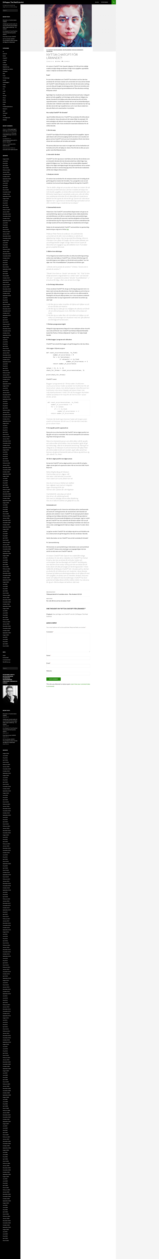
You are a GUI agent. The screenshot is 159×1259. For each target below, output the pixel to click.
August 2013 (6, 386)
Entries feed (5, 657)
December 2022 (7, 236)
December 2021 (7, 253)
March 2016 (6, 348)
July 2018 (5, 297)
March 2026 (6, 167)
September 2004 (7, 606)
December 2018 (7, 289)
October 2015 (6, 359)
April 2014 (5, 381)
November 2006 (7, 549)
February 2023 (6, 231)
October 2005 (6, 577)
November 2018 (7, 291)
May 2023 (5, 225)
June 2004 (5, 613)
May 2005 (5, 588)
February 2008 (6, 516)
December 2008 (7, 494)
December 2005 (7, 573)
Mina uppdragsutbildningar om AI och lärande (10, 134)
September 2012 (7, 399)
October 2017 (6, 313)
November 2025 (7, 174)
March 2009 (6, 487)
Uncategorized (6, 117)
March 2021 (6, 267)
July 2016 (5, 339)
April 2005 (5, 591)
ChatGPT (50, 50)
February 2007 (6, 542)
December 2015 (7, 355)
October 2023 (6, 218)
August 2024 (6, 198)
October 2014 (6, 379)
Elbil (4, 73)
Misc (4, 93)
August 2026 (6, 159)
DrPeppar (5, 71)
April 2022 (5, 247)
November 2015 (7, 357)
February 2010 (6, 463)
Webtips (5, 119)
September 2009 (7, 474)
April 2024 (5, 205)
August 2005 (6, 582)
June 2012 (5, 403)
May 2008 (5, 509)
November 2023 (7, 216)
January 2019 (6, 286)
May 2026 (5, 163)
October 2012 (6, 397)
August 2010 (6, 450)
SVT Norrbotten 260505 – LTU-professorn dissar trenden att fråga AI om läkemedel (10, 40)
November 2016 (7, 331)
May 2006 (5, 562)
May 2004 (5, 615)
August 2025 (6, 181)
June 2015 (5, 364)
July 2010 (5, 452)
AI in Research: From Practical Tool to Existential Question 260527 (10, 32)
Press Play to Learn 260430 (9, 36)
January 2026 (6, 172)
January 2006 (6, 571)
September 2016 (7, 335)
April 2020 (5, 273)
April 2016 (5, 346)
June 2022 (5, 242)
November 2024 (7, 192)
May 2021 (5, 262)
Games (4, 80)
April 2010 (5, 458)
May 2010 (5, 456)
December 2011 (7, 414)
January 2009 (6, 491)
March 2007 (6, 540)
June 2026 (5, 161)
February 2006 (6, 569)
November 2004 (7, 602)
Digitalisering (58, 50)
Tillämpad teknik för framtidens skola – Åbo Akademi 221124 (64, 593)
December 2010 (7, 441)
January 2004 (6, 624)
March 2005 (6, 593)
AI (47, 50)
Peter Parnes (104, 2)
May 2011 (5, 430)
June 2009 (5, 480)
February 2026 (6, 170)
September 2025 (7, 178)
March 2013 (6, 390)
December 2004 (7, 599)
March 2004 (6, 619)
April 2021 (5, 264)
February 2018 (6, 304)
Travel (4, 115)
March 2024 (6, 207)
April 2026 (5, 165)
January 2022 (6, 251)
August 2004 (6, 608)
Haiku (4, 86)
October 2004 (6, 604)
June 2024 (5, 200)
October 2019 (6, 278)
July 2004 (5, 610)
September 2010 (7, 447)
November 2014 (7, 377)
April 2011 (5, 432)
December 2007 (7, 520)
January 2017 (6, 326)
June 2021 (5, 260)
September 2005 (7, 580)
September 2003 (7, 632)
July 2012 (5, 401)
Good (4, 84)
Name (48, 655)
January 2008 (6, 518)
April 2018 (5, 302)
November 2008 (7, 496)
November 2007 (7, 522)
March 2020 (6, 275)
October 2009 (6, 472)
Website (49, 671)
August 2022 (6, 240)
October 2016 (6, 333)
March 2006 (6, 566)
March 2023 (6, 229)
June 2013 (5, 388)
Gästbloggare (6, 82)
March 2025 (6, 189)
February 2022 (6, 249)
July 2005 (5, 584)
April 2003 (5, 643)
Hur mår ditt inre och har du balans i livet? (58, 600)
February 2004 (6, 621)
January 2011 (6, 439)
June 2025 (5, 183)
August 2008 (6, 502)
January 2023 (6, 234)
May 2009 (5, 483)
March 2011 (6, 434)
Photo (4, 100)
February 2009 (6, 489)
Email (48, 663)
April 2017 (5, 319)
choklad (5, 60)
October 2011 (6, 419)
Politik (4, 102)
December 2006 (7, 546)
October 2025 (6, 176)
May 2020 (5, 271)
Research (80, 50)
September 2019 (7, 280)
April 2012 (5, 408)
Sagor (4, 111)
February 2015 (6, 372)
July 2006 (5, 558)
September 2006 (7, 553)
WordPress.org (6, 662)
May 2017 (5, 317)
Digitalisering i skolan (70, 50)
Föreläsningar (6, 78)
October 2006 (6, 551)
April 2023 (5, 227)
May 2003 (5, 641)
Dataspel (5, 64)
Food (4, 75)
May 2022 (5, 245)
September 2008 (7, 500)
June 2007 (5, 533)
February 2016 (6, 350)
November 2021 (7, 256)
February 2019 (6, 284)
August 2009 (6, 476)
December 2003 (7, 626)
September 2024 (7, 196)
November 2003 (7, 628)
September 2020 (7, 269)
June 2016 (5, 342)
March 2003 (6, 646)
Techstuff (49, 51)
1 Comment (66, 61)
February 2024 (6, 209)
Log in (4, 655)
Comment (50, 632)
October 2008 (6, 498)
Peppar (58, 61)
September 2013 (7, 383)
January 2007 (6, 544)
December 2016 (7, 328)
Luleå (4, 91)
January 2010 (6, 465)
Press (4, 104)
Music (4, 97)
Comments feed (6, 659)
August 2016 (6, 337)
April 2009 (5, 485)
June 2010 (5, 454)
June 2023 (5, 223)
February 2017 (6, 324)
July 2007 (5, 531)
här (68, 229)
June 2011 (5, 427)
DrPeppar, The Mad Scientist (13, 2)
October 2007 (6, 524)
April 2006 (5, 564)
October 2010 (6, 445)
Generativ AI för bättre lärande (10, 149)
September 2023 (7, 220)
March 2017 (6, 322)
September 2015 (7, 361)
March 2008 (6, 513)
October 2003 (6, 630)
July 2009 (5, 478)
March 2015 (6, 370)
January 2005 (6, 597)
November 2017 (7, 311)
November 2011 (7, 416)
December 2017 (7, 308)
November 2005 (7, 575)
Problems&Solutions (8, 106)
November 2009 (7, 469)
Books (4, 56)
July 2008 (5, 505)
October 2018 (6, 293)
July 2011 (5, 425)
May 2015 (5, 366)
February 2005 (6, 595)
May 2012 (5, 405)
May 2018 (5, 300)
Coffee (4, 62)
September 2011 (7, 421)
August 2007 (6, 529)
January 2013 (6, 392)
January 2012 (6, 412)
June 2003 (5, 639)
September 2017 (7, 315)
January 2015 (6, 375)
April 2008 (5, 511)
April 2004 (5, 617)
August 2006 (6, 555)
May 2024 (5, 203)
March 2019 (6, 282)
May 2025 (5, 185)
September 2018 (7, 295)
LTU (4, 89)
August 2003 (6, 635)
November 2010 (7, 443)
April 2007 (5, 538)
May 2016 (5, 344)
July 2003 (5, 637)
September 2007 (7, 527)
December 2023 (7, 214)
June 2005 (5, 586)
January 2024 (6, 211)
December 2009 (7, 467)
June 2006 (5, 560)
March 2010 (6, 461)
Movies (4, 95)
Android (5, 53)
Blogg (97, 2)
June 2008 (5, 507)
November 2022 (7, 238)
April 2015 (5, 368)
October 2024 (6, 194)
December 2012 (7, 394)
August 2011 (6, 423)
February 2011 (6, 436)
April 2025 (5, 187)
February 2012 (6, 410)
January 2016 (6, 353)
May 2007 (5, 535)
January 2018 (6, 306)
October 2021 (6, 258)
